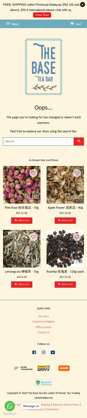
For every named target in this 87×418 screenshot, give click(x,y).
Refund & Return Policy (66, 405)
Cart (78, 24)
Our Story (43, 316)
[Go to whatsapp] (10, 406)
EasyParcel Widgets (44, 321)
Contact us (44, 332)
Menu (14, 24)
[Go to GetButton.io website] (9, 414)
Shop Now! (42, 14)
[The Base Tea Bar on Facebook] (34, 353)
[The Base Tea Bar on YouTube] (53, 353)
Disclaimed (52, 409)
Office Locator (44, 327)
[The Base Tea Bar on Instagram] (43, 353)
